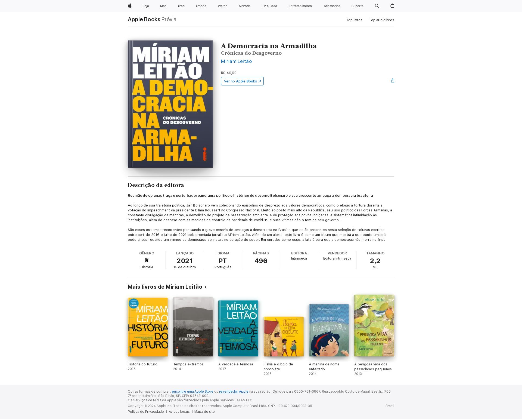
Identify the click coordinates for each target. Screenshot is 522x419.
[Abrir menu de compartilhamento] (393, 81)
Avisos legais (179, 412)
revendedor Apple (233, 391)
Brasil (390, 406)
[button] (377, 6)
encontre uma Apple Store (192, 391)
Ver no (240, 81)
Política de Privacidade (146, 412)
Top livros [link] (354, 20)
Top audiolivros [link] (381, 20)
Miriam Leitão (236, 61)
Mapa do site (204, 412)
